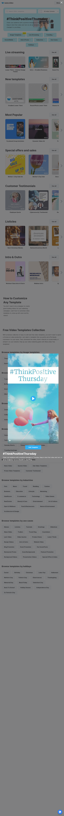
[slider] (33, 443)
